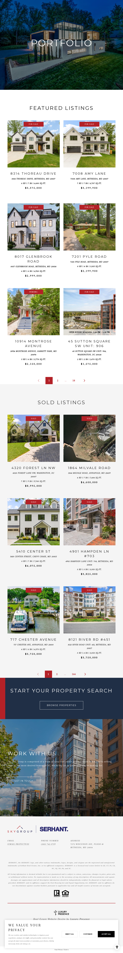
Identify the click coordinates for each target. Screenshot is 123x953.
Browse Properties (61, 705)
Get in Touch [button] (24, 781)
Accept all (106, 934)
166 (74, 674)
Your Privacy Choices (61, 950)
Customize (87, 934)
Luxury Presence (80, 919)
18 (73, 380)
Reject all (69, 934)
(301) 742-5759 (48, 844)
